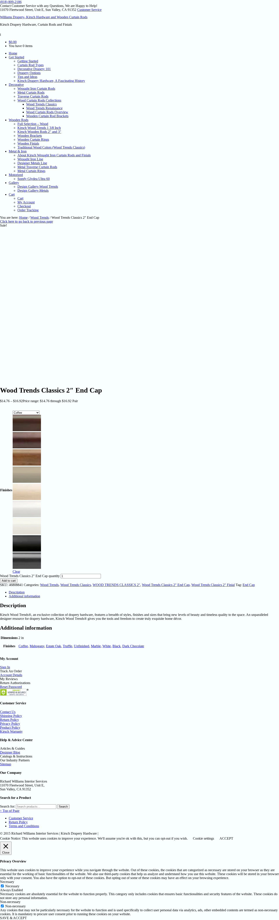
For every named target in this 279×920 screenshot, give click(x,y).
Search (63, 806)
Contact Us (7, 712)
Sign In (5, 667)
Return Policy (9, 720)
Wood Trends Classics (75, 585)
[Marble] (27, 516)
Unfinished (81, 646)
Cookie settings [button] (203, 838)
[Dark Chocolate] (27, 567)
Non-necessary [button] (10, 902)
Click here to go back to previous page (26, 221)
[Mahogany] (27, 447)
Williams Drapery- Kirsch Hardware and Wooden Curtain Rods (43, 17)
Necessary (12, 886)
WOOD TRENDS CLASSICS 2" (116, 585)
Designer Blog (10, 752)
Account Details (11, 675)
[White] (27, 533)
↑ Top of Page (9, 811)
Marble (96, 646)
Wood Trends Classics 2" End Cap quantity (30, 576)
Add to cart (9, 580)
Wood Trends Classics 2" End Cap (166, 585)
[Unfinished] (27, 499)
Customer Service (89, 10)
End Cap (249, 585)
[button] (27, 423)
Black (116, 646)
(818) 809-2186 (11, 2)
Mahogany (37, 646)
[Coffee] (27, 430)
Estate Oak (53, 646)
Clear (16, 571)
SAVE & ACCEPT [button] (13, 918)
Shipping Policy (11, 716)
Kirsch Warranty (11, 731)
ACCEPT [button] (226, 838)
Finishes (6, 490)
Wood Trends (39, 217)
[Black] (27, 550)
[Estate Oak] (27, 464)
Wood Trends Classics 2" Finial (213, 585)
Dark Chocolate (133, 646)
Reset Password (11, 687)
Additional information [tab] (24, 596)
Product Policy (10, 727)
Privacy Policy (10, 723)
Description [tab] (17, 592)
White (106, 646)
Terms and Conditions (24, 826)
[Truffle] (27, 481)
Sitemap (5, 764)
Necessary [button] (7, 882)
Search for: (7, 806)
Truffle (67, 646)
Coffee (23, 646)
